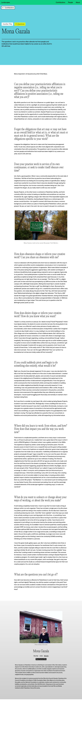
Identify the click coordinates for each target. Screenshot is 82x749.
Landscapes (5, 2)
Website (46, 656)
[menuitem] (60, 2)
